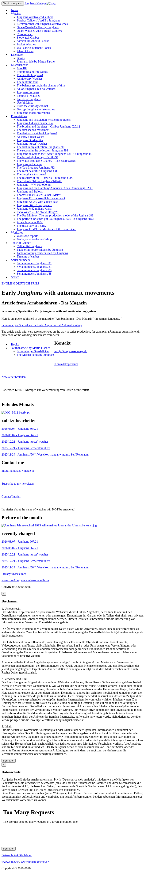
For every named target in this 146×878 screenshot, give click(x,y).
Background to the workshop (34, 239)
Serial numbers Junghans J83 (34, 266)
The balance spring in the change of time (41, 85)
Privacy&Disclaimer (14, 573)
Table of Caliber (20, 242)
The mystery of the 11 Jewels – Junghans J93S (45, 177)
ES (37, 283)
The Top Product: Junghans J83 (36, 167)
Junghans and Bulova (30, 191)
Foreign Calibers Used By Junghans (38, 20)
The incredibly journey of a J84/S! (37, 157)
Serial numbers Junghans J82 (34, 263)
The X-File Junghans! (30, 75)
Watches (16, 13)
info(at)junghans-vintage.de (70, 351)
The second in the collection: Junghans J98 (42, 150)
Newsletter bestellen (14, 377)
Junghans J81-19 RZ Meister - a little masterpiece (46, 229)
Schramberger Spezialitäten (33, 351)
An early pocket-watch (30, 136)
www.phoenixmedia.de (35, 580)
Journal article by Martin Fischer (36, 61)
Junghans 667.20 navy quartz (34, 205)
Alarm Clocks (25, 51)
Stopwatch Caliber (28, 37)
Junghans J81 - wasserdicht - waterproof (41, 198)
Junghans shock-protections (33, 112)
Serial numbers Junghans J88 (34, 273)
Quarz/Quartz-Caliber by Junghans (38, 27)
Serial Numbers (20, 259)
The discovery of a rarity (31, 225)
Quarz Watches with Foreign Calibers (39, 30)
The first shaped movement (33, 130)
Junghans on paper (28, 92)
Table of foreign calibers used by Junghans (42, 253)
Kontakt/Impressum (66, 364)
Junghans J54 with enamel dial (35, 123)
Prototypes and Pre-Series (32, 71)
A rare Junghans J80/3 (30, 222)
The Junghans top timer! (31, 174)
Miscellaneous (19, 65)
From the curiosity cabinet (32, 106)
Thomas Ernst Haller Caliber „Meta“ (39, 195)
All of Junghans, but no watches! (36, 88)
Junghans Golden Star (30, 140)
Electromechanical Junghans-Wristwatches (42, 23)
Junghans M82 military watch (34, 208)
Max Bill (22, 68)
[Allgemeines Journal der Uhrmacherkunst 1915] (49, 525)
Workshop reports (27, 236)
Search (15, 277)
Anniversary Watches (29, 78)
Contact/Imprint (11, 496)
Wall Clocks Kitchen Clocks (34, 47)
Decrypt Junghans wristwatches (36, 109)
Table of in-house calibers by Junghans (40, 249)
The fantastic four (27, 82)
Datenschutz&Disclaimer (17, 855)
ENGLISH (8, 283)
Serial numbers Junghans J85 (34, 270)
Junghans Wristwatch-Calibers (35, 17)
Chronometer (25, 34)
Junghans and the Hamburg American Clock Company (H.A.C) (55, 188)
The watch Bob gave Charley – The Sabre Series (46, 160)
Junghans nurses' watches (32, 143)
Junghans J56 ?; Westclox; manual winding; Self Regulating (45, 454)
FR (33, 283)
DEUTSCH (23, 283)
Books (21, 58)
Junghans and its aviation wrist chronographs (44, 119)
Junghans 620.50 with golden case (37, 201)
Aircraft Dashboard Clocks (33, 41)
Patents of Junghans (28, 99)
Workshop (17, 232)
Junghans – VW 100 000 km (34, 184)
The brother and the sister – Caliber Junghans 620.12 (48, 126)
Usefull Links (25, 102)
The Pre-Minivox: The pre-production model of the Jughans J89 (55, 215)
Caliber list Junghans (29, 246)
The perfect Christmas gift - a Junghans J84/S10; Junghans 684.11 (56, 218)
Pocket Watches (26, 44)
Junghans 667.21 (20, 428)
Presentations (19, 116)
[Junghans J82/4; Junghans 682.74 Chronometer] (16, 412)
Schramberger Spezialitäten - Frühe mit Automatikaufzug (42, 325)
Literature (17, 54)
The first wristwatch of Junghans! (37, 133)
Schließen (8, 760)
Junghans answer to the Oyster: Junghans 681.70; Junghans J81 (55, 153)
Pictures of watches (28, 95)
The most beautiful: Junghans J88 (37, 171)
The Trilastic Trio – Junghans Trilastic (39, 181)
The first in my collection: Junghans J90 (40, 147)
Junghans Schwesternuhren (26, 448)
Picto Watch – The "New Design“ (37, 212)
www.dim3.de (10, 580)
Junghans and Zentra (29, 164)
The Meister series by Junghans (35, 354)
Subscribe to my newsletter (18, 483)
